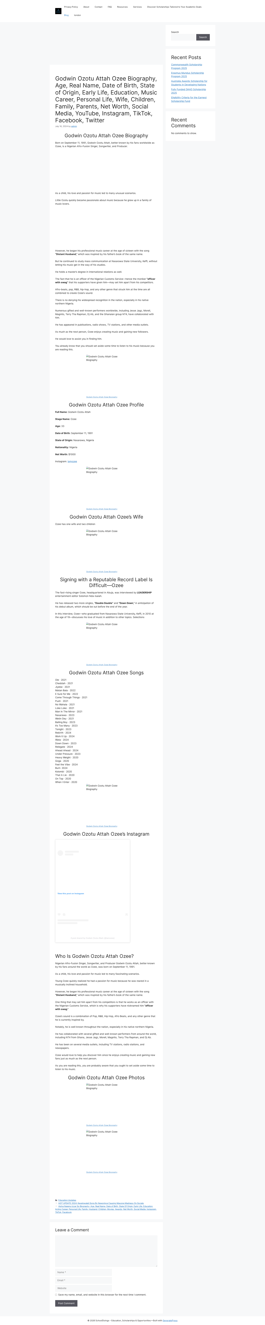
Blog (66, 15)
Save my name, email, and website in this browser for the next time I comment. (102, 1294)
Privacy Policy (71, 7)
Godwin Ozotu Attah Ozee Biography (101, 397)
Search (175, 32)
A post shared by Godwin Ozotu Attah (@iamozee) (93, 938)
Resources (122, 7)
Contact (98, 7)
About (86, 7)
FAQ (110, 7)
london (77, 15)
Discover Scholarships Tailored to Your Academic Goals (174, 7)
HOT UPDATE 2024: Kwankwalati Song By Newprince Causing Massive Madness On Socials (101, 1203)
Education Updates (67, 1200)
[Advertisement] (106, 44)
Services (137, 7)
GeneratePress (170, 1320)
